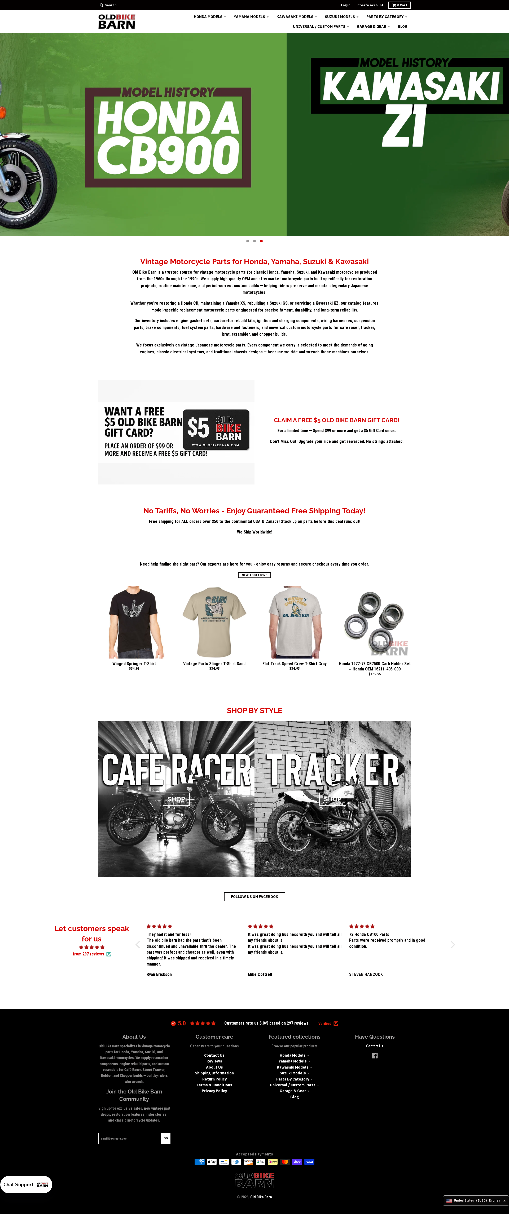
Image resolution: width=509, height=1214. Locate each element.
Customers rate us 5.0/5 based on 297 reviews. (267, 1023)
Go (166, 1138)
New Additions (254, 575)
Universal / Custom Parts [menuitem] (319, 26)
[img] (91, 947)
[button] (139, 944)
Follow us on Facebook (254, 896)
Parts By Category (292, 1079)
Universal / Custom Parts (292, 1085)
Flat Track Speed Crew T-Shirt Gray (294, 663)
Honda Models (293, 1055)
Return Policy (214, 1079)
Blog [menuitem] (402, 26)
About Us (214, 1067)
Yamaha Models (293, 1061)
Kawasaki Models (293, 1067)
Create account (370, 5)
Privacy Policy (214, 1090)
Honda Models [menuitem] (208, 16)
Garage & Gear (293, 1090)
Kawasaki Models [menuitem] (295, 16)
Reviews (214, 1061)
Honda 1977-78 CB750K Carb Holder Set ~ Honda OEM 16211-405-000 (375, 666)
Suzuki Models (293, 1073)
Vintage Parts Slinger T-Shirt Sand (214, 663)
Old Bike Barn (261, 1197)
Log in (345, 5)
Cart (402, 5)
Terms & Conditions (214, 1085)
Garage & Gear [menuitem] (371, 26)
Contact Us (214, 1055)
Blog (294, 1097)
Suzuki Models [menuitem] (340, 16)
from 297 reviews (88, 954)
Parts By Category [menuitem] (385, 16)
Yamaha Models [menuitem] (249, 16)
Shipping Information (214, 1073)
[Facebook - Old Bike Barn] (375, 1055)
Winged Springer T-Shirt (134, 663)
